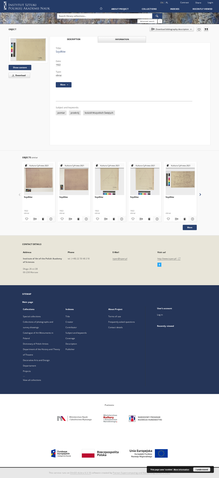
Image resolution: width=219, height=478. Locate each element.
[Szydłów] (28, 49)
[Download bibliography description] (34, 219)
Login (210, 2)
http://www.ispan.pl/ (167, 258)
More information (181, 469)
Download (20, 75)
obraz (59, 75)
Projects (27, 371)
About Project (119, 9)
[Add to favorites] (199, 29)
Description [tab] (73, 39)
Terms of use (114, 316)
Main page (27, 302)
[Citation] (206, 29)
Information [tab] (122, 39)
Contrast (184, 2)
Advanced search (147, 21)
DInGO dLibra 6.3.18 (80, 472)
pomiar (61, 112)
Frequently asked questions (121, 321)
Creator (69, 321)
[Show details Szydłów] (51, 219)
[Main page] (101, 9)
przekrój (75, 112)
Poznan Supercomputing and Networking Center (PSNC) (141, 472)
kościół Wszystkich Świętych (99, 112)
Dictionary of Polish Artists (35, 343)
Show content (20, 67)
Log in (160, 314)
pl (167, 3)
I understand (202, 469)
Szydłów (28, 197)
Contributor (71, 327)
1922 (58, 64)
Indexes (174, 9)
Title (68, 316)
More (189, 227)
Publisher (70, 349)
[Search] (157, 16)
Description (71, 343)
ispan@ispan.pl (120, 258)
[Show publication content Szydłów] (43, 219)
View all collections (32, 380)
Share (198, 2)
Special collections (32, 316)
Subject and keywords (76, 332)
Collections (149, 9)
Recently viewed (202, 9)
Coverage (70, 338)
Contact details (115, 327)
